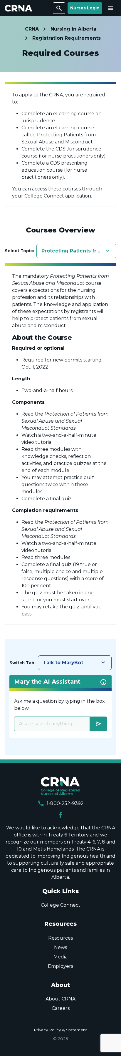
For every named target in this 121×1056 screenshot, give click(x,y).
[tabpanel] (60, 444)
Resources (60, 938)
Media (60, 957)
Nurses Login (85, 8)
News (60, 947)
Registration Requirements (66, 38)
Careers (61, 1008)
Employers (60, 966)
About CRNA (60, 999)
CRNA (32, 29)
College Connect (60, 905)
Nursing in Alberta (73, 29)
